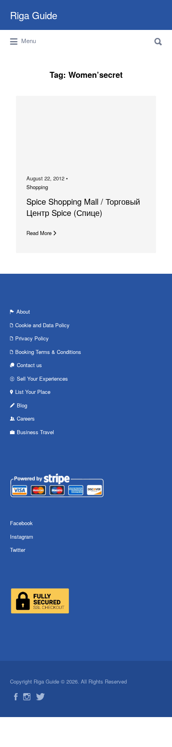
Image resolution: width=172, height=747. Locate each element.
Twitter (17, 549)
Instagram (21, 536)
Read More (39, 233)
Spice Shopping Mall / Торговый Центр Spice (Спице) (83, 207)
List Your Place (32, 391)
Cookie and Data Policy (42, 325)
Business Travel (35, 432)
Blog (22, 405)
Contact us (29, 365)
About (23, 311)
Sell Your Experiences (42, 378)
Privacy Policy (32, 338)
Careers (26, 418)
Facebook (21, 523)
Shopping (37, 187)
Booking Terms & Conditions (48, 352)
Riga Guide (33, 15)
